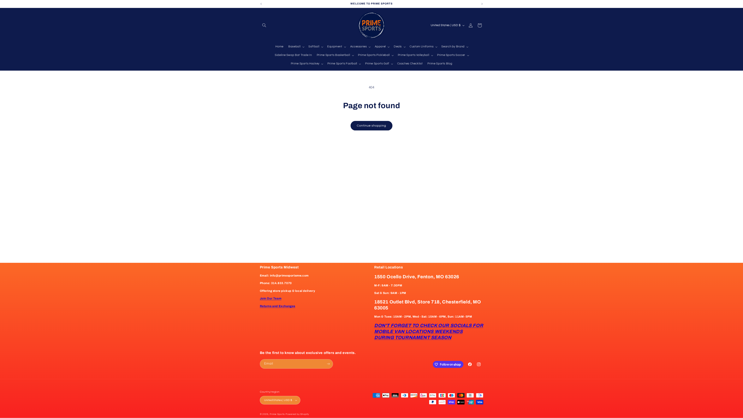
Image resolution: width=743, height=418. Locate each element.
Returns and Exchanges (277, 306)
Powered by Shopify (297, 414)
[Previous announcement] (261, 4)
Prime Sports (277, 414)
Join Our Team (271, 298)
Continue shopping (371, 125)
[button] (264, 25)
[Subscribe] (328, 364)
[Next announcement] (482, 4)
